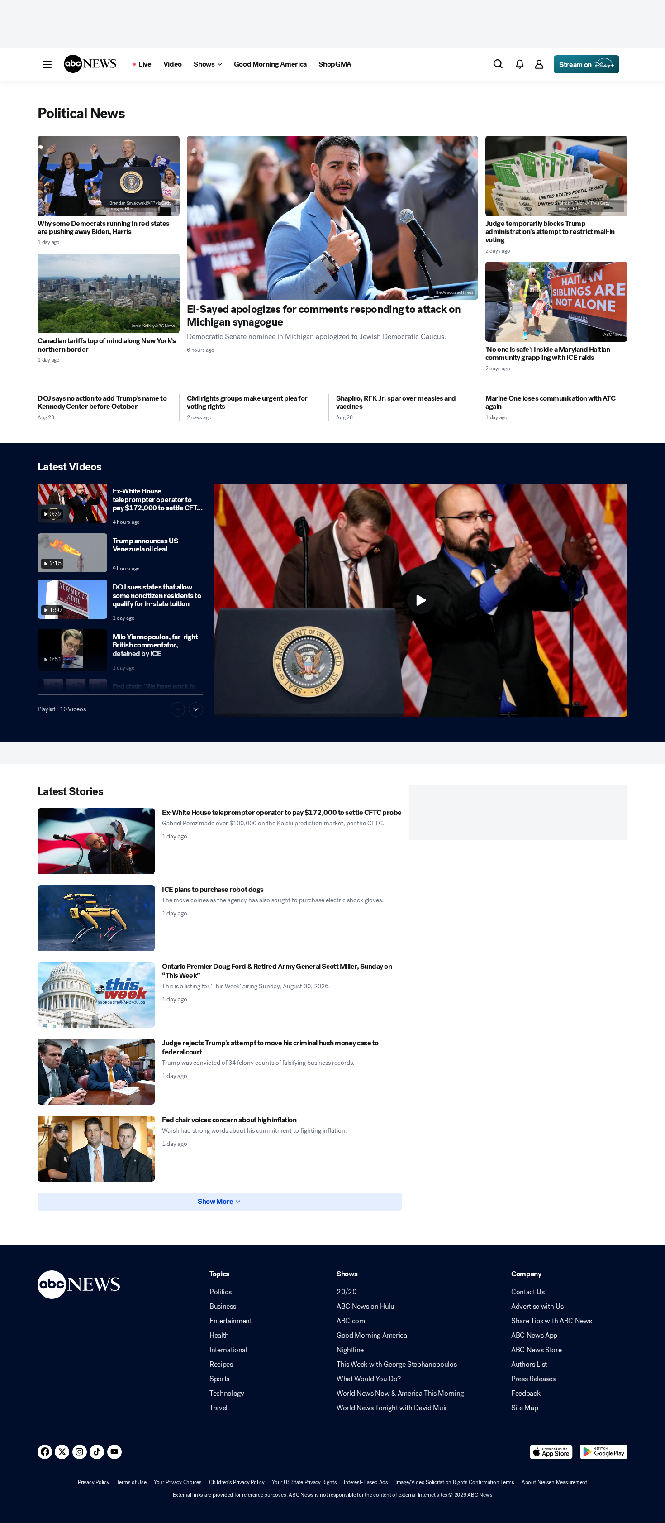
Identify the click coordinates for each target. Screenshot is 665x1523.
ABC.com (351, 1321)
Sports (219, 1379)
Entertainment (230, 1321)
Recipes (221, 1364)
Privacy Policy (93, 1482)
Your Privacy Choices (178, 1482)
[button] (47, 64)
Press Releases (533, 1379)
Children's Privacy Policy (237, 1482)
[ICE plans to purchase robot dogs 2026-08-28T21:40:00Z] (96, 918)
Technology (226, 1393)
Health (219, 1335)
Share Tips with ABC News (551, 1321)
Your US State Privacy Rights (304, 1482)
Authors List (529, 1364)
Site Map (524, 1408)
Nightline (350, 1350)
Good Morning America (372, 1335)
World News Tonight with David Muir (392, 1408)
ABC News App (534, 1335)
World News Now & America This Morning (400, 1393)
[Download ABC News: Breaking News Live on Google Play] (603, 1452)
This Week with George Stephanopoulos (396, 1364)
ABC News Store (536, 1350)
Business (222, 1306)
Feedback (525, 1393)
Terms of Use (132, 1482)
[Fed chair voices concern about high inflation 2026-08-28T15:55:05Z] (96, 1149)
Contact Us (528, 1292)
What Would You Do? (368, 1379)
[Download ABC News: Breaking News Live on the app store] (551, 1452)
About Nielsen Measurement (554, 1482)
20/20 (346, 1292)
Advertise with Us (537, 1306)
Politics (220, 1292)
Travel (218, 1408)
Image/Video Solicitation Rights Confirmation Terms (454, 1482)
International (228, 1350)
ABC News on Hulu (365, 1306)
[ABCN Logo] (90, 63)
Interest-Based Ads (366, 1482)
